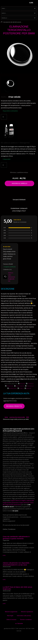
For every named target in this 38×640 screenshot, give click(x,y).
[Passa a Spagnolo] (29, 386)
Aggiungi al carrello (19, 183)
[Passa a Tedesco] (29, 383)
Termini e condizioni (26, 619)
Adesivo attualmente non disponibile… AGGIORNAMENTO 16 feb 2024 (17, 564)
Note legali (10, 615)
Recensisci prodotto (14, 406)
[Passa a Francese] (9, 386)
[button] (20, 2)
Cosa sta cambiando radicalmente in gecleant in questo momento (16, 538)
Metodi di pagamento (11, 611)
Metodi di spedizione (27, 611)
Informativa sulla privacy (24, 615)
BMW (27, 417)
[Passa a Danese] (28, 388)
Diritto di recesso (11, 619)
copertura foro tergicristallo (17, 417)
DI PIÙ (4, 555)
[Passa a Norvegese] (12, 388)
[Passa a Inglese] (21, 383)
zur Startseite (19, 623)
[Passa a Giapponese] (19, 386)
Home (6, 417)
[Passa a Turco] (21, 388)
